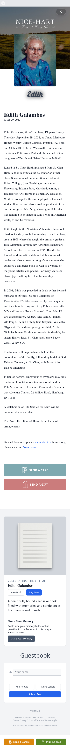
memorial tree (43, 442)
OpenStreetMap (38, 725)
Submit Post (35, 694)
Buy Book (34, 592)
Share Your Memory (21, 638)
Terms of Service (43, 720)
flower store (29, 447)
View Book (16, 592)
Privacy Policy (26, 720)
